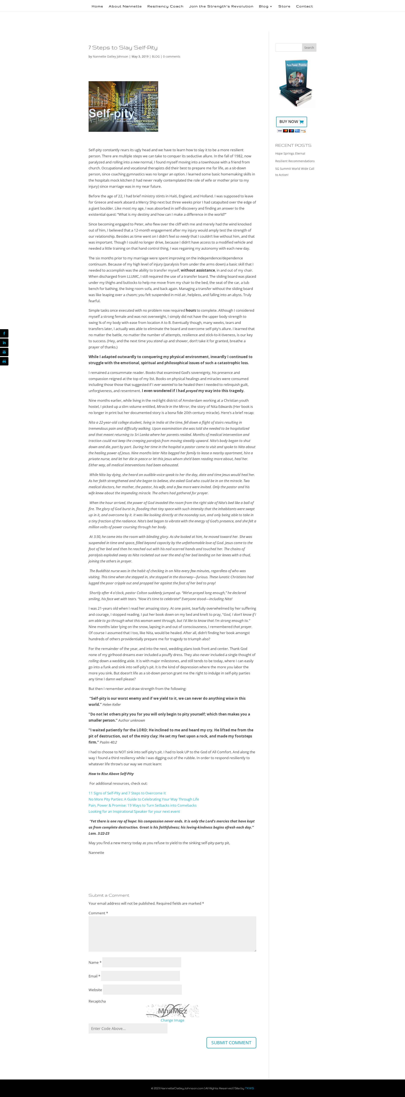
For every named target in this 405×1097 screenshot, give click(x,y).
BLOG (156, 56)
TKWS (249, 1088)
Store (284, 6)
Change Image (172, 1020)
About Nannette (125, 6)
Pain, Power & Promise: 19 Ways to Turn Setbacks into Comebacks (143, 805)
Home (97, 6)
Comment (98, 913)
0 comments (171, 56)
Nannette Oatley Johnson (110, 56)
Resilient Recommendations (295, 161)
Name (95, 962)
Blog (264, 6)
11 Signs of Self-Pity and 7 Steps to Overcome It (127, 793)
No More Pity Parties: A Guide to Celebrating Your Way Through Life (144, 799)
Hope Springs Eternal (290, 153)
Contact (304, 6)
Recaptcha (97, 1001)
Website (95, 989)
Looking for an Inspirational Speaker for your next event (134, 811)
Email (94, 976)
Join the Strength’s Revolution (221, 6)
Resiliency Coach (165, 6)
